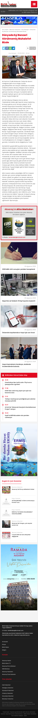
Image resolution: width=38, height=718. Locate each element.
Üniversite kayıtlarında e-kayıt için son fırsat (18, 333)
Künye (4, 644)
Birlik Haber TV (6, 663)
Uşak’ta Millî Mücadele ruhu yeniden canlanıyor (17, 416)
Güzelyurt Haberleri (8, 690)
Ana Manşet (25, 29)
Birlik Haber (5, 647)
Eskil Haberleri (6, 685)
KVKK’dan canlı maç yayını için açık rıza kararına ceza (18, 392)
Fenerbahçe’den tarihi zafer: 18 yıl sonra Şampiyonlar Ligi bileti (18, 383)
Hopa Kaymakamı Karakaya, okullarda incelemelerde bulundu (16, 365)
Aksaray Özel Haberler (9, 674)
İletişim (4, 650)
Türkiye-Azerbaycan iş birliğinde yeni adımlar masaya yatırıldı (20, 400)
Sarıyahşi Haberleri (7, 696)
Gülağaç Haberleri (7, 688)
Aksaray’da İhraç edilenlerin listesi (23, 489)
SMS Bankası (6, 669)
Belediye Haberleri (7, 699)
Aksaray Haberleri (15, 29)
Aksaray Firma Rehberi (9, 666)
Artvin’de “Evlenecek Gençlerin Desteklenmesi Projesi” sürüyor (20, 408)
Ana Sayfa (5, 29)
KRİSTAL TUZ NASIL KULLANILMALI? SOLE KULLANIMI (22, 513)
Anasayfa (5, 642)
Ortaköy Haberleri (7, 693)
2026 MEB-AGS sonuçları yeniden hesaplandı (18, 269)
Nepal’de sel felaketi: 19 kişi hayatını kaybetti (18, 301)
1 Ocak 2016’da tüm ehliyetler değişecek (21, 535)
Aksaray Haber (6, 660)
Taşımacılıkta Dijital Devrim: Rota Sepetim (24, 10)
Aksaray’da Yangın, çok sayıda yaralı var (22, 524)
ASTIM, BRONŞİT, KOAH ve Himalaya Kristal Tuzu (23, 501)
